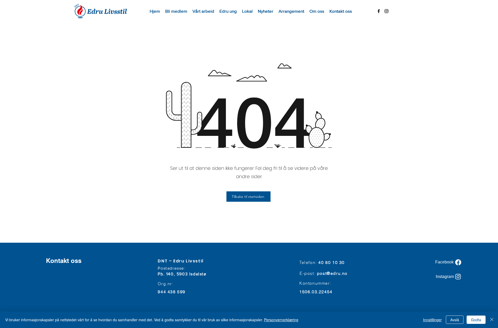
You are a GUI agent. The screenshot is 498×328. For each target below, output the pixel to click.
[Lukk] (492, 320)
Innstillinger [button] (432, 319)
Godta (476, 319)
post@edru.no (332, 273)
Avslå (454, 319)
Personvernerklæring (281, 319)
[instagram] (386, 11)
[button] (203, 11)
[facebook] (378, 11)
